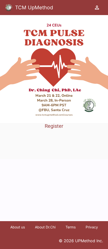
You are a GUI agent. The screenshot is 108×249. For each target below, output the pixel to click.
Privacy (92, 227)
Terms (71, 227)
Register (54, 126)
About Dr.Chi (45, 227)
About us (17, 227)
